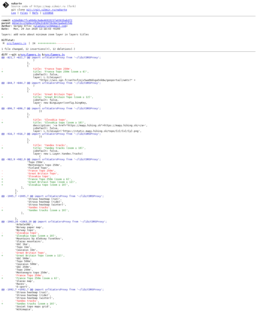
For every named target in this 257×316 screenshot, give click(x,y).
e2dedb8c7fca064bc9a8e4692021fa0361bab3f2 (42, 20)
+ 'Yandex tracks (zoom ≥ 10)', (35, 210)
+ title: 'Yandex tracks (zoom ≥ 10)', (44, 148)
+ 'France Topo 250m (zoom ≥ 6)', (37, 179)
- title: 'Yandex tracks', (35, 145)
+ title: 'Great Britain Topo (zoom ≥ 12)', (47, 97)
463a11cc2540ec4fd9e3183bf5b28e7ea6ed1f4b (42, 23)
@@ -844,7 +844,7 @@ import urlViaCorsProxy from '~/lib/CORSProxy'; (51, 82)
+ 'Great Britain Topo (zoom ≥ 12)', (39, 182)
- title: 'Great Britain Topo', (38, 94)
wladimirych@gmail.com (50, 26)
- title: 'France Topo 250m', (37, 68)
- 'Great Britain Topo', (30, 173)
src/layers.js (16, 43)
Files (24, 13)
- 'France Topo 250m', (29, 170)
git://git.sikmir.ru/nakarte (46, 9)
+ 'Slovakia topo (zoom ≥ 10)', (35, 184)
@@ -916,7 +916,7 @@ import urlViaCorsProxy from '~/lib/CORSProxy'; (51, 133)
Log (13, 13)
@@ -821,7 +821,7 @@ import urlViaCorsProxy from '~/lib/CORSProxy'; (51, 57)
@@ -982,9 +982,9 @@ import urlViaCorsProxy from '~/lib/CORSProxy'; (51, 159)
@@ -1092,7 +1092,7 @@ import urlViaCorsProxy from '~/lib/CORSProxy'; (53, 289)
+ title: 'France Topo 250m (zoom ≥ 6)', (45, 71)
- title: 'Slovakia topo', (35, 119)
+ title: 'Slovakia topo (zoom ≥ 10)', (44, 122)
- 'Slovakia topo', (26, 176)
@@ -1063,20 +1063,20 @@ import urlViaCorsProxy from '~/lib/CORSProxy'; (54, 221)
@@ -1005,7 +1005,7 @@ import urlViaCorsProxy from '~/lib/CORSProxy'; (53, 196)
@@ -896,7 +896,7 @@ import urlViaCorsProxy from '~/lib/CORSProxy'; (51, 108)
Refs (35, 13)
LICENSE (48, 13)
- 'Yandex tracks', (26, 207)
